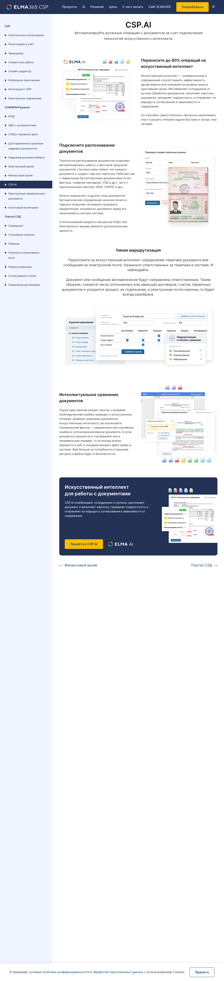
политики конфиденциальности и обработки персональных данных (93, 972)
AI (83, 7)
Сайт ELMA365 (160, 7)
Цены (113, 7)
